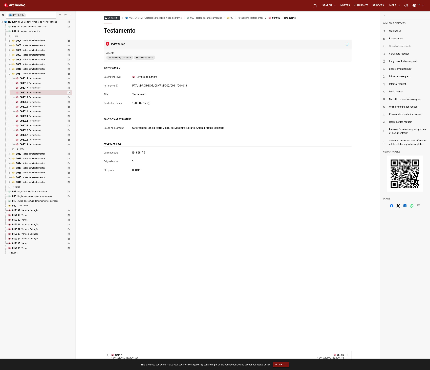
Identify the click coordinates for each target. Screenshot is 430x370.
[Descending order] (65, 15)
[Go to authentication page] (406, 5)
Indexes (345, 5)
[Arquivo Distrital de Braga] (15, 5)
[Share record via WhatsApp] (411, 206)
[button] (328, 5)
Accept (279, 364)
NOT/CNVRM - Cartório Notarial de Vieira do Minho (155, 17)
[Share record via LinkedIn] (405, 206)
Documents (111, 18)
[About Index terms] (347, 44)
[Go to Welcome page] (315, 5)
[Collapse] (71, 15)
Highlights (361, 5)
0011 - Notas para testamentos (247, 17)
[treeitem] (44, 92)
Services (378, 5)
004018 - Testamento (284, 17)
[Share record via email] (418, 206)
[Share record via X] (398, 206)
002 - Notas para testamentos (206, 17)
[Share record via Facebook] (391, 206)
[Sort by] (60, 15)
